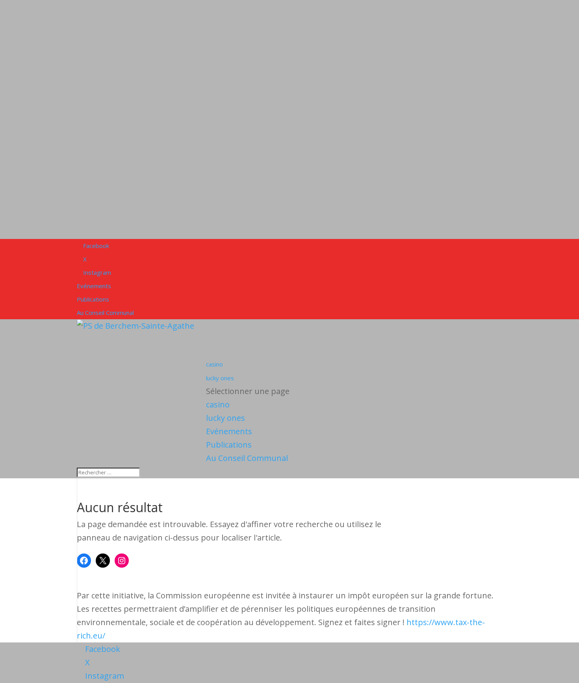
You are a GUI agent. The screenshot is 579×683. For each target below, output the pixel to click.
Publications (93, 299)
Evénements (94, 286)
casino (218, 404)
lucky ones (225, 418)
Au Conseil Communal (105, 313)
